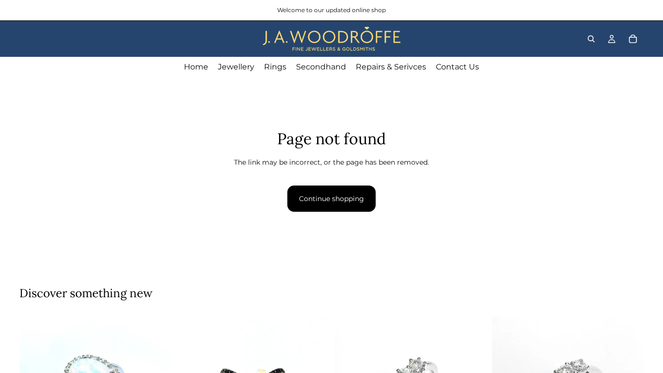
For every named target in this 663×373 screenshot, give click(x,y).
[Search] (591, 39)
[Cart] (633, 39)
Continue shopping (331, 198)
